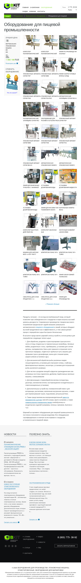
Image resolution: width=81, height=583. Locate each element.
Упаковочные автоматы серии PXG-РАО (50, 97)
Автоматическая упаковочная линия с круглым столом (49, 165)
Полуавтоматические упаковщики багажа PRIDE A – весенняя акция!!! (14, 446)
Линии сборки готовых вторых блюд (67, 75)
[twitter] (12, 546)
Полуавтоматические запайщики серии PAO (31, 119)
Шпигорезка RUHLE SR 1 (49, 274)
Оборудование (46, 7)
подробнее (30, 37)
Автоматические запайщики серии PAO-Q (67, 97)
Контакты (41, 11)
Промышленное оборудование (36, 16)
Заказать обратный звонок (66, 546)
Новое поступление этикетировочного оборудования (12, 486)
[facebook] (9, 546)
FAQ (39, 548)
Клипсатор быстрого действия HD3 (30, 231)
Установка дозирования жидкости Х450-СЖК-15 (68, 187)
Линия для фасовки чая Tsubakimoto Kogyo (49, 209)
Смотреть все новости (10, 522)
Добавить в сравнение (36, 40)
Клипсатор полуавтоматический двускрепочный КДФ (31, 54)
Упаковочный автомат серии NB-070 (31, 164)
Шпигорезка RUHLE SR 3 (49, 252)
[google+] (16, 546)
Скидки (25, 11)
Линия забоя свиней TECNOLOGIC (66, 276)
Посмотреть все (11, 63)
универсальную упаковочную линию (38, 402)
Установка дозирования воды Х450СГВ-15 (30, 210)
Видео (40, 537)
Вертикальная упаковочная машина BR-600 (11, 48)
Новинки (32, 11)
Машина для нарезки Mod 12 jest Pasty (30, 253)
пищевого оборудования (45, 327)
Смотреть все (33, 519)
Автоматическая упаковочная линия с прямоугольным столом (67, 166)
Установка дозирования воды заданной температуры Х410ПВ (49, 188)
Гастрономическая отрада (39, 483)
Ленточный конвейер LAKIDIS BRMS (67, 231)
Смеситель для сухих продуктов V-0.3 (49, 298)
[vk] (6, 546)
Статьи (27, 548)
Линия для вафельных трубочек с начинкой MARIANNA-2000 (31, 187)
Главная (25, 7)
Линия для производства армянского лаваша (66, 299)
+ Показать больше (52, 304)
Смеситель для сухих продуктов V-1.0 (31, 298)
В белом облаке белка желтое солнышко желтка (39, 443)
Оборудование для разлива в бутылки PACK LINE (50, 120)
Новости (41, 542)
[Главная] (12, 6)
